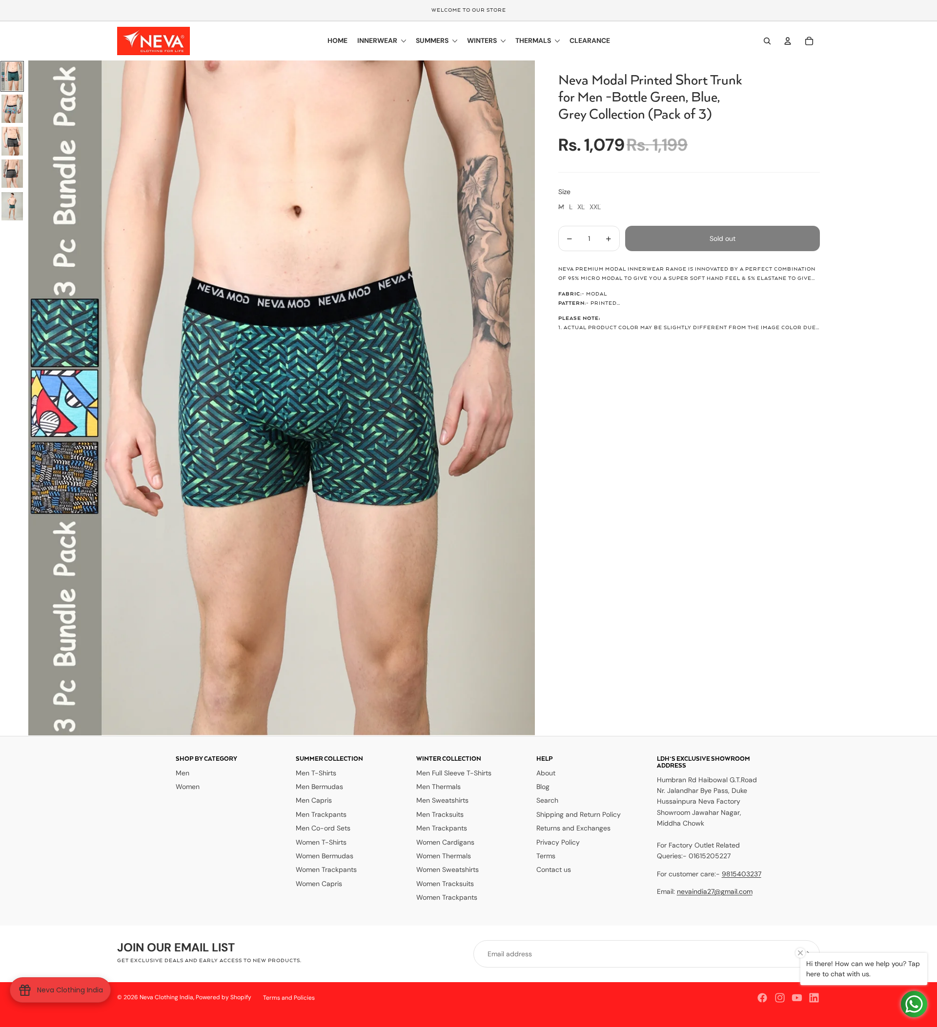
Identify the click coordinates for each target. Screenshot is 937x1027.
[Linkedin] (814, 998)
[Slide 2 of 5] (12, 109)
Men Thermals (438, 786)
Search (547, 800)
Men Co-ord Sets (323, 828)
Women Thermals (443, 855)
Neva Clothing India (166, 997)
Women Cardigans (445, 842)
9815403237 (741, 873)
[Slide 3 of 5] (12, 141)
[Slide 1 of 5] (12, 76)
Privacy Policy (558, 842)
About (545, 773)
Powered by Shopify (223, 997)
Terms (545, 855)
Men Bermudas (319, 786)
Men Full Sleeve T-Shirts (453, 773)
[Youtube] (797, 998)
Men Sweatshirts (442, 800)
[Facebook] (762, 998)
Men (182, 773)
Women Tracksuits (445, 883)
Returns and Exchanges (573, 828)
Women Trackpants (326, 869)
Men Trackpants (321, 814)
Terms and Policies (289, 998)
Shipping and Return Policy (578, 814)
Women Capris (319, 883)
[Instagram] (780, 998)
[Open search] (767, 41)
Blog (543, 786)
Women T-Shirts (321, 842)
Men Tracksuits (440, 814)
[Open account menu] (787, 41)
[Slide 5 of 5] (12, 206)
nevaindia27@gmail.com (715, 891)
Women (188, 786)
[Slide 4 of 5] (12, 173)
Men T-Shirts (316, 773)
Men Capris (314, 800)
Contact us (553, 869)
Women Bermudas (324, 855)
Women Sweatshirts (447, 869)
